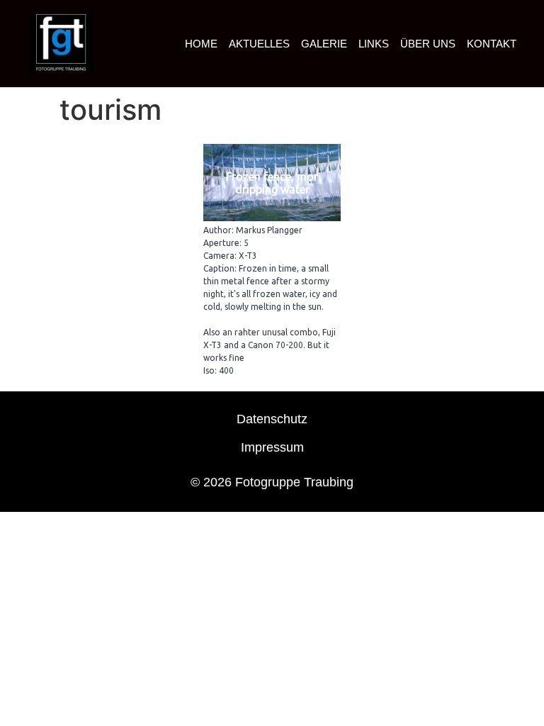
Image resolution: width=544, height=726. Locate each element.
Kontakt (491, 44)
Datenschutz (272, 419)
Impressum (272, 447)
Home (201, 44)
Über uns (427, 44)
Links (373, 44)
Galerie (324, 44)
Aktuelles (259, 44)
